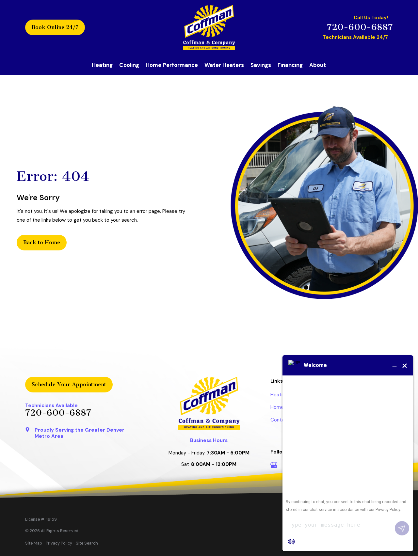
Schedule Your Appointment (69, 384)
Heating (279, 394)
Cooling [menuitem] (129, 65)
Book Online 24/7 (55, 27)
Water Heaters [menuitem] (224, 65)
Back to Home (41, 242)
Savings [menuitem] (260, 65)
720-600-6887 (360, 27)
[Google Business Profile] (273, 465)
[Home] (209, 27)
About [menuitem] (317, 65)
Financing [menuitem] (290, 65)
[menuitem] (33, 543)
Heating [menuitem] (102, 65)
